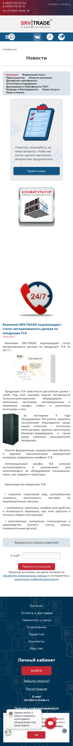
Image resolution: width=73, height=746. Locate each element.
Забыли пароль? (36, 681)
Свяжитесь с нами (36, 620)
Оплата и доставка (36, 613)
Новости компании (40, 77)
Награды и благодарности (22, 89)
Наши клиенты (15, 92)
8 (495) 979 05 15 (14, 6)
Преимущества (15, 77)
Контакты (36, 641)
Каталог (36, 606)
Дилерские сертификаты (21, 80)
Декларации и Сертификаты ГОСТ (27, 86)
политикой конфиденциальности (36, 579)
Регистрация (36, 689)
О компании (36, 627)
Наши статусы (51, 89)
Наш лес (36, 648)
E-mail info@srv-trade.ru (36, 698)
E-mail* (15, 555)
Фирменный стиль (33, 74)
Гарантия (36, 634)
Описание (12, 74)
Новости (9, 49)
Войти (36, 670)
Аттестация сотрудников (21, 83)
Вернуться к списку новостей (36, 542)
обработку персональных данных (25, 575)
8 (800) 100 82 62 (14, 3)
